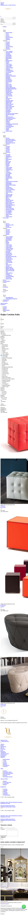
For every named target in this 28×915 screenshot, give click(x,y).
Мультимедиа (6, 765)
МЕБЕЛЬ (3, 757)
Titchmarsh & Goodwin (10, 118)
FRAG (7, 82)
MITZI (7, 197)
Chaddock (8, 68)
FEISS (7, 179)
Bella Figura (8, 161)
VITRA (7, 129)
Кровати (8, 38)
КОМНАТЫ (3, 786)
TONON (8, 121)
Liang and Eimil (9, 95)
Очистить (3, 337)
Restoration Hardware (10, 204)
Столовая (8, 45)
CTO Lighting (9, 173)
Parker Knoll (8, 102)
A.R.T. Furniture (9, 51)
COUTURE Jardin (10, 71)
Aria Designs (8, 54)
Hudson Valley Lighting (11, 184)
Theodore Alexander (10, 114)
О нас (4, 291)
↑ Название (3, 401)
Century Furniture (9, 67)
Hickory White (9, 86)
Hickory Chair (9, 85)
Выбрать (2, 336)
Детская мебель (6, 281)
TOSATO (8, 122)
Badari (7, 158)
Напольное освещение (11, 140)
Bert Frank (8, 162)
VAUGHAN (8, 127)
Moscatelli (8, 199)
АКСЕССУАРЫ (4, 778)
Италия (3, 340)
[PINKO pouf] (14, 657)
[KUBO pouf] (14, 557)
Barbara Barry (9, 57)
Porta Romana (9, 105)
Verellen (7, 128)
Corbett (7, 170)
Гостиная (8, 41)
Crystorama (8, 172)
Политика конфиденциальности (8, 805)
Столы (7, 33)
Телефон (2, 829)
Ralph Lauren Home (10, 106)
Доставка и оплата (5, 753)
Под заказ (4, 399)
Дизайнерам (3, 752)
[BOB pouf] (14, 458)
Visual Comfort (9, 214)
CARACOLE (9, 64)
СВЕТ (2, 768)
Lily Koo (8, 99)
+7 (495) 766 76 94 (12, 5)
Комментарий (4, 835)
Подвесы (8, 143)
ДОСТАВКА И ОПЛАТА (11, 298)
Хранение (8, 39)
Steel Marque (8, 111)
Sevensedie (8, 109)
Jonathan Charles (9, 92)
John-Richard (8, 91)
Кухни (4, 279)
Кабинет (8, 44)
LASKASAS (8, 93)
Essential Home (9, 80)
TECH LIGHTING (10, 208)
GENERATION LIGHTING (12, 181)
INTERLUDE (9, 89)
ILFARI (7, 186)
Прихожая (8, 48)
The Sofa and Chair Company (12, 113)
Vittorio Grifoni (9, 131)
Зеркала (7, 223)
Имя (1, 827)
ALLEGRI (8, 154)
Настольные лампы (10, 139)
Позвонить (3, 304)
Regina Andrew (9, 107)
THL (7, 115)
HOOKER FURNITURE (11, 88)
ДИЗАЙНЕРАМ (9, 297)
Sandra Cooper (9, 108)
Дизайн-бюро (6, 299)
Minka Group (8, 196)
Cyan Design (8, 72)
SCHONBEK (9, 207)
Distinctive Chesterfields (11, 75)
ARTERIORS (9, 55)
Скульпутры (6, 783)
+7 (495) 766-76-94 (5, 741)
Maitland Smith (9, 101)
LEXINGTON (9, 94)
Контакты (5, 301)
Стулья (7, 34)
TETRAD (8, 112)
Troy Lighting (8, 210)
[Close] (2, 822)
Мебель (4, 26)
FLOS (7, 180)
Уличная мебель (9, 37)
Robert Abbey (9, 206)
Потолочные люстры (10, 142)
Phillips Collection (9, 104)
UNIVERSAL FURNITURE (12, 124)
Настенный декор (10, 224)
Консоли (8, 36)
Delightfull (8, 174)
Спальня (8, 43)
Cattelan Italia (8, 66)
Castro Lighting (9, 65)
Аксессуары (5, 217)
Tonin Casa (8, 120)
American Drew (9, 52)
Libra (7, 97)
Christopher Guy (9, 70)
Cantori (7, 63)
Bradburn (8, 165)
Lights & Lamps (9, 194)
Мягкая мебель (9, 32)
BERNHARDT (9, 60)
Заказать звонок (4, 303)
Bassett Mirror (9, 58)
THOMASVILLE (9, 116)
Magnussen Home (9, 100)
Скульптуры (8, 227)
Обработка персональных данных (8, 806)
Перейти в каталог (5, 903)
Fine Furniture (9, 81)
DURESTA (8, 78)
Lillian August (9, 98)
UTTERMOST (9, 125)
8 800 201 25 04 (4, 5)
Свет (4, 132)
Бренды (5, 282)
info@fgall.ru (3, 746)
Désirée (7, 73)
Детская (7, 47)
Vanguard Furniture (10, 126)
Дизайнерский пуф (6, 335)
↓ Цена (2, 404)
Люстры (7, 138)
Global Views (8, 84)
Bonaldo (7, 61)
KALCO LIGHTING (10, 189)
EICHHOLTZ (9, 79)
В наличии (5, 287)
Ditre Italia (8, 77)
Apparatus (8, 53)
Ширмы (7, 226)
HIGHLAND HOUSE (10, 87)
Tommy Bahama (9, 119)
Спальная (5, 790)
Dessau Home (9, 74)
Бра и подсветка (9, 141)
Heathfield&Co (9, 183)
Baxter (7, 59)
